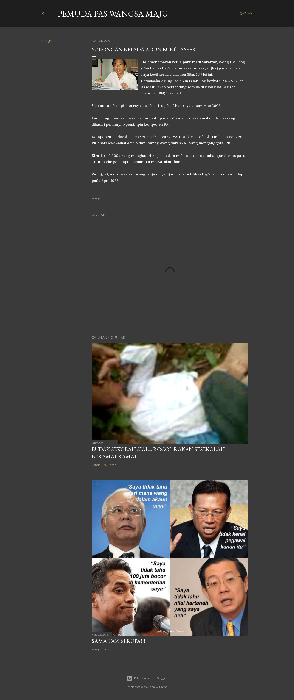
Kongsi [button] (46, 41)
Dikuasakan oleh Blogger (150, 678)
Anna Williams (157, 687)
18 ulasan (110, 649)
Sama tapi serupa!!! (118, 640)
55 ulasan (110, 465)
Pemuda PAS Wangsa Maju (113, 13)
